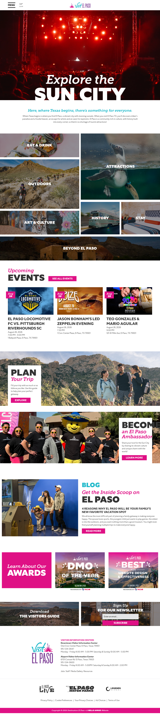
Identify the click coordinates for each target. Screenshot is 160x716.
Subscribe (120, 623)
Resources (88, 671)
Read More (93, 531)
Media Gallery (77, 671)
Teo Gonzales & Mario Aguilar (123, 321)
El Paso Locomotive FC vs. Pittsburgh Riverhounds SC (29, 323)
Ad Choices (101, 700)
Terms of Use (114, 700)
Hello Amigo (94, 710)
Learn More (134, 457)
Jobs (63, 671)
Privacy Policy (47, 700)
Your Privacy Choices (84, 700)
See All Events (62, 278)
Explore (20, 400)
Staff (68, 671)
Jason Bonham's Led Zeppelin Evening (78, 321)
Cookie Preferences (63, 700)
